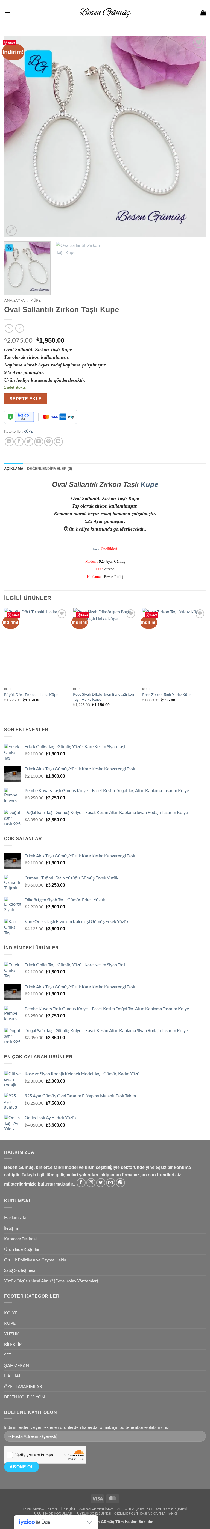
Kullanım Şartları (134, 1509)
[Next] (195, 136)
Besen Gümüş (101, 1521)
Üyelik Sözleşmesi (94, 1513)
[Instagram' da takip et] (90, 1182)
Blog (52, 1509)
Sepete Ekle (26, 398)
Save (11, 42)
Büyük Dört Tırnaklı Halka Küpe (31, 694)
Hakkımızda (15, 1217)
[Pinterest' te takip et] (120, 1182)
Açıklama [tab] (13, 469)
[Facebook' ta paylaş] (19, 441)
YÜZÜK (11, 1333)
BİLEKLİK (13, 1344)
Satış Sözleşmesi (19, 1270)
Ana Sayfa (14, 300)
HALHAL (12, 1375)
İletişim (11, 1228)
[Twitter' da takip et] (100, 1182)
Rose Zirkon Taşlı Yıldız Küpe (166, 694)
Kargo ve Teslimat (20, 1238)
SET (7, 1354)
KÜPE (36, 300)
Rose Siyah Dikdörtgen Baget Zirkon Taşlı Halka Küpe (103, 697)
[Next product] (9, 328)
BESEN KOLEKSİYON (24, 1396)
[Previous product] (19, 328)
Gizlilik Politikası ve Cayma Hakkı (35, 1259)
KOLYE (11, 1312)
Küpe (149, 484)
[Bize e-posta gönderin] (110, 1182)
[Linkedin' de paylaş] (58, 441)
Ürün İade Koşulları (22, 1249)
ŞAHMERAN (16, 1365)
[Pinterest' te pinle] (48, 441)
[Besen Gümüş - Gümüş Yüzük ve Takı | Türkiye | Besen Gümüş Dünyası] (105, 12)
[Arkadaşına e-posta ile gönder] (38, 441)
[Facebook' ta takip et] (81, 1182)
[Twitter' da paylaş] (28, 441)
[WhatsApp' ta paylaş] (9, 441)
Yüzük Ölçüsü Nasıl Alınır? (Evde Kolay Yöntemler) (51, 1280)
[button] (7, 12)
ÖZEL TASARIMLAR (23, 1386)
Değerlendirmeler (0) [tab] (49, 469)
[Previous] (15, 136)
